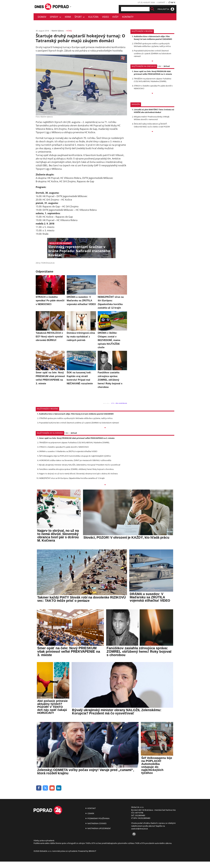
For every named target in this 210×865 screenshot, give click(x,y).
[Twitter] (45, 788)
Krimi (68, 16)
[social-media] (133, 834)
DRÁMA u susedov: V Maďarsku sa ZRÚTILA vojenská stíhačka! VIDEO (68, 451)
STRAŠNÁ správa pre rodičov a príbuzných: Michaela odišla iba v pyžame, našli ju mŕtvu (152, 44)
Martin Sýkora (58, 30)
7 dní (159, 66)
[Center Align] (152, 9)
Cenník (90, 813)
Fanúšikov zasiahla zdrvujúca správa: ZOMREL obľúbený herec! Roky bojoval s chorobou (76, 469)
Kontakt (91, 808)
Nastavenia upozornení (99, 828)
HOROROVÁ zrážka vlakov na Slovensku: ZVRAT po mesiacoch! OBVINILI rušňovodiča (75, 460)
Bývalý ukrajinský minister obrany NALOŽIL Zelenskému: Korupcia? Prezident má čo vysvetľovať (79, 464)
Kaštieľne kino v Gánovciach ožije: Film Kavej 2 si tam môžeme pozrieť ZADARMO (153, 37)
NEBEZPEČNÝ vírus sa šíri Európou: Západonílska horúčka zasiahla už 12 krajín (72, 478)
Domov (42, 16)
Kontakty (127, 16)
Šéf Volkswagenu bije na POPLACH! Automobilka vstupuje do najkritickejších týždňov (75, 456)
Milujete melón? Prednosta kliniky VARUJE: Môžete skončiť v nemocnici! (152, 118)
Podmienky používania (98, 818)
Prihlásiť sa (164, 9)
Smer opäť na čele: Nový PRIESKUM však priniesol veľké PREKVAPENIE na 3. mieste (153, 72)
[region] (70, 6)
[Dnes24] (60, 6)
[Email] (52, 788)
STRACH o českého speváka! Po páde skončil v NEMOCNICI (64, 447)
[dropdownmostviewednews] (152, 61)
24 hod (167, 66)
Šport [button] (79, 16)
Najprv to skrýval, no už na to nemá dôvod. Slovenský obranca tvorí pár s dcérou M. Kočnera (78, 473)
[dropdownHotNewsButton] (152, 132)
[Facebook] (39, 788)
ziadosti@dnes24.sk (139, 828)
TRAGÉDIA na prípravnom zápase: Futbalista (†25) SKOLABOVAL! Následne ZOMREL (152, 80)
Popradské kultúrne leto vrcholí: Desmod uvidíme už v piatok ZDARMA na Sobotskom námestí (152, 53)
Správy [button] (54, 16)
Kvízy (115, 16)
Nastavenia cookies (96, 823)
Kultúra (93, 16)
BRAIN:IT (92, 851)
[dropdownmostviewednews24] (152, 94)
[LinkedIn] (59, 788)
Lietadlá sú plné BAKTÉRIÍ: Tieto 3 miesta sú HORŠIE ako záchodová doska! (154, 111)
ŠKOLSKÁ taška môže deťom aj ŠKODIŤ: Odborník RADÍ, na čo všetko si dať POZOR (152, 125)
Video (105, 16)
